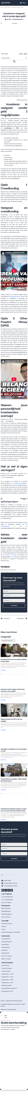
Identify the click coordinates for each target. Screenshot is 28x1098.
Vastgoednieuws (7, 7)
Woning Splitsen (5, 953)
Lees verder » (3, 670)
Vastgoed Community (10, 554)
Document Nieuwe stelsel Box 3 (9, 988)
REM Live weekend (6, 908)
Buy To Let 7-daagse (6, 956)
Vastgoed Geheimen (6, 941)
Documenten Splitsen (6, 968)
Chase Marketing (12, 1009)
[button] (26, 58)
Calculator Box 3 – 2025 (7, 977)
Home (2, 7)
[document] (14, 1051)
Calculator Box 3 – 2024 (7, 974)
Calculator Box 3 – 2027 (7, 982)
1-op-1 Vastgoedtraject (7, 899)
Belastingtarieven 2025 (7, 991)
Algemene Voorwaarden (14, 1004)
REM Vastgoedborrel (6, 914)
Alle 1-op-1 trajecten (6, 902)
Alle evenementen (5, 917)
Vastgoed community (6, 923)
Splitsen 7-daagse (6, 959)
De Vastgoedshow (6, 938)
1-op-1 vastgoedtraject (17, 483)
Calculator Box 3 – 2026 (7, 979)
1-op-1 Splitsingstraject (7, 896)
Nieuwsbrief (4, 950)
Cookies (23, 1004)
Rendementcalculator (6, 985)
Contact (3, 929)
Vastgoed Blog (5, 944)
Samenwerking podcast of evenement (10, 932)
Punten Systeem (5, 965)
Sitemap (3, 1006)
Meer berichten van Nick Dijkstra (8, 569)
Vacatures (3, 926)
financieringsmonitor (15, 296)
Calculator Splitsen (6, 971)
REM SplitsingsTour (6, 911)
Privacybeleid (4, 1004)
